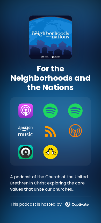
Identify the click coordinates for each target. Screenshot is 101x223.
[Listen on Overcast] (75, 131)
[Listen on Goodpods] (50, 152)
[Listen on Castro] (25, 152)
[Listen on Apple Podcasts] (25, 110)
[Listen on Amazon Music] (25, 131)
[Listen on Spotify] (50, 110)
